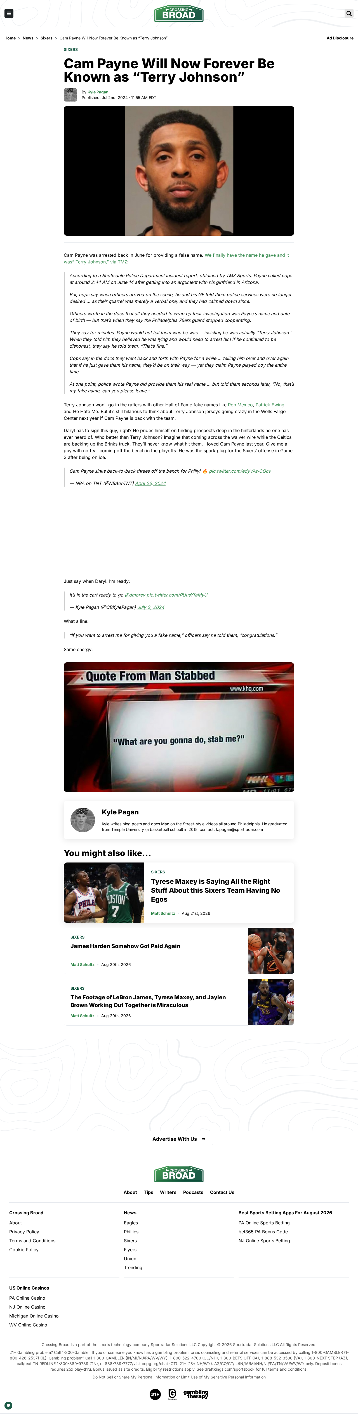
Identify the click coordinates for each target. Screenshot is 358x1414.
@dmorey (135, 595)
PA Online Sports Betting (264, 1223)
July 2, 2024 (150, 607)
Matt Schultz (163, 913)
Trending (133, 1267)
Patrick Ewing (270, 404)
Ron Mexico (240, 404)
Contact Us (222, 1192)
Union (130, 1258)
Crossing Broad (26, 1212)
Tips (148, 1192)
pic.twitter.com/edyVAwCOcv (240, 471)
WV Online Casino (28, 1325)
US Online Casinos (29, 1288)
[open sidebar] (8, 13)
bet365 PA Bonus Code (263, 1231)
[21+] (155, 1394)
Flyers (130, 1249)
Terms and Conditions (32, 1240)
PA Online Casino (27, 1298)
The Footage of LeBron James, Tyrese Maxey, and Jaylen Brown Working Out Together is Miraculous (148, 1001)
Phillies (131, 1231)
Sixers (71, 49)
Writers (168, 1192)
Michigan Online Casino (34, 1316)
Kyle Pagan (98, 91)
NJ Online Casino (27, 1307)
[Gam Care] (172, 1394)
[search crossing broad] (349, 13)
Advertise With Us (174, 1139)
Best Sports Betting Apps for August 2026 (285, 1212)
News (130, 1212)
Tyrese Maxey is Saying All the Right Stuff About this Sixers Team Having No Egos (215, 890)
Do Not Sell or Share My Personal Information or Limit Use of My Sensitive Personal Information (179, 1377)
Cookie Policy (24, 1249)
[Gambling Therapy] (195, 1394)
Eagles (131, 1223)
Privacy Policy (24, 1231)
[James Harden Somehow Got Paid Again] (271, 951)
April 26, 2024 (150, 483)
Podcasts (193, 1192)
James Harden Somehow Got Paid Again (125, 946)
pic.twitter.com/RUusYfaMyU (177, 595)
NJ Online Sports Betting (264, 1240)
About (130, 1192)
